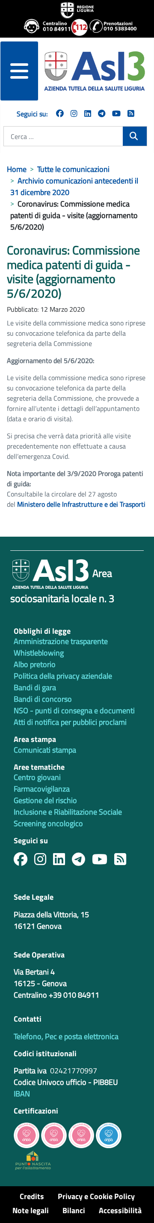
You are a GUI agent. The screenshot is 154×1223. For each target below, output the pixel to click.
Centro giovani (37, 777)
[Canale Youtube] (103, 861)
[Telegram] (101, 113)
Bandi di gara (35, 687)
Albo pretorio (35, 664)
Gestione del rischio (45, 800)
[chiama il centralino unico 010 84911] (44, 27)
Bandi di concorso (43, 699)
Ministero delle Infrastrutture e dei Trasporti (81, 504)
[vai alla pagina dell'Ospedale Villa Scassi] (33, 1159)
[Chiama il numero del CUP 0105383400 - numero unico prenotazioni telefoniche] (109, 27)
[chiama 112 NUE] (77, 27)
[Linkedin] (87, 113)
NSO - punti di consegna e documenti (74, 710)
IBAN (22, 1093)
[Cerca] (134, 136)
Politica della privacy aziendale (63, 676)
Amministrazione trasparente (61, 641)
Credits (32, 1196)
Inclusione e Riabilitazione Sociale (68, 812)
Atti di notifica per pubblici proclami (70, 722)
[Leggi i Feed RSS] (123, 861)
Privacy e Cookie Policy (96, 1196)
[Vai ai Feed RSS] (130, 113)
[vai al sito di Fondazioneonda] (108, 1134)
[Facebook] (60, 113)
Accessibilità (120, 1210)
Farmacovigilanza (42, 789)
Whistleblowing (39, 653)
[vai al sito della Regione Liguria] (77, 9)
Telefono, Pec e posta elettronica (66, 1036)
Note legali (30, 1210)
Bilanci (73, 1210)
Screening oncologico (48, 823)
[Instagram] (74, 113)
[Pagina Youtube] (116, 113)
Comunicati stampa (45, 750)
